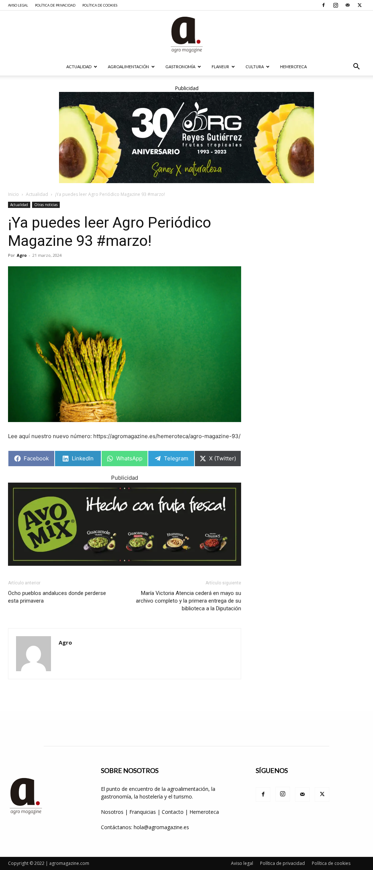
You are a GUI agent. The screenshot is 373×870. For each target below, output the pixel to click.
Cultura (255, 66)
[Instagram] (335, 5)
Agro (22, 255)
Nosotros (112, 811)
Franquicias (142, 811)
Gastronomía (180, 66)
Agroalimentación (128, 66)
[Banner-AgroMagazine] (186, 137)
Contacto (173, 811)
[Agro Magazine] (186, 35)
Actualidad (78, 66)
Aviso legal (18, 5)
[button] (356, 67)
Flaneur (220, 66)
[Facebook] (323, 5)
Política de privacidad (55, 5)
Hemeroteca (293, 66)
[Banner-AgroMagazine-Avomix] (124, 524)
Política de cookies (99, 5)
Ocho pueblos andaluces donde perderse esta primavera (57, 597)
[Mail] (347, 5)
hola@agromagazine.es (161, 827)
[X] (359, 5)
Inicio (13, 194)
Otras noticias (46, 204)
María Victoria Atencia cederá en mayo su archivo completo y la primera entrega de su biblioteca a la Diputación (188, 601)
